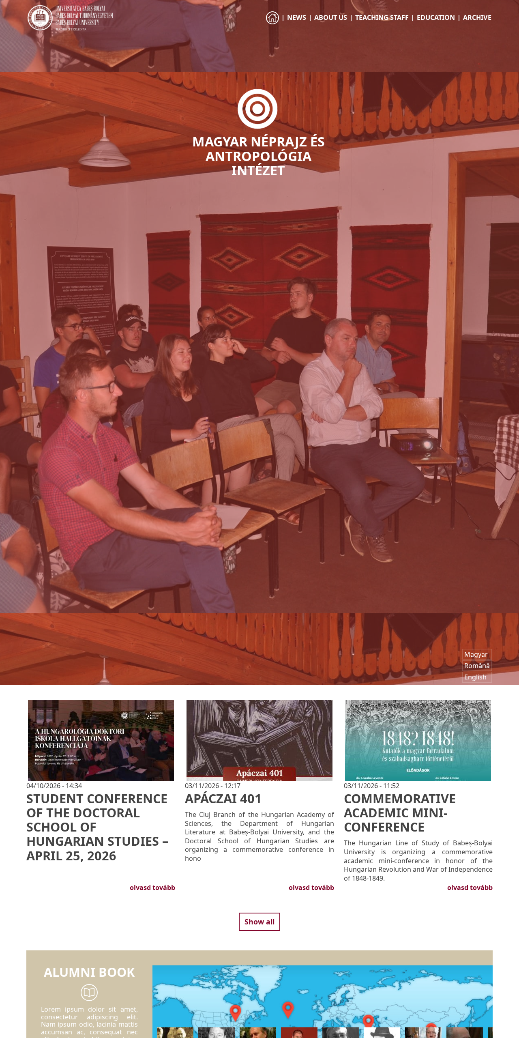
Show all (259, 921)
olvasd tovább (152, 887)
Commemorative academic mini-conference (400, 812)
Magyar (476, 654)
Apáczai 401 (223, 798)
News (296, 17)
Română (477, 665)
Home (273, 25)
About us (330, 17)
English (475, 677)
